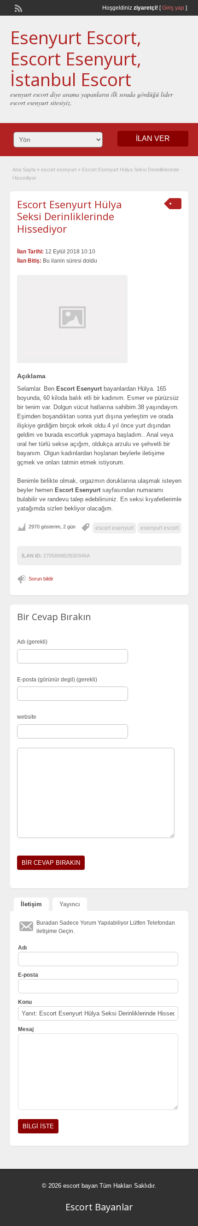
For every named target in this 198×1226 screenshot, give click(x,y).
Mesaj (26, 1029)
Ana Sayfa (23, 169)
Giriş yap (173, 8)
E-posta (28, 975)
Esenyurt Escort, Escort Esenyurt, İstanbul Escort (75, 58)
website (26, 717)
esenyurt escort (159, 528)
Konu (25, 1002)
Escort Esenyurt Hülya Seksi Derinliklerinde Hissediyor (69, 216)
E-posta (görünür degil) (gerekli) (57, 679)
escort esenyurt (58, 169)
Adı (22, 947)
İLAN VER (153, 138)
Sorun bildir (41, 578)
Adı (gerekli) (32, 642)
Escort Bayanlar (99, 1207)
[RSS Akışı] (17, 7)
